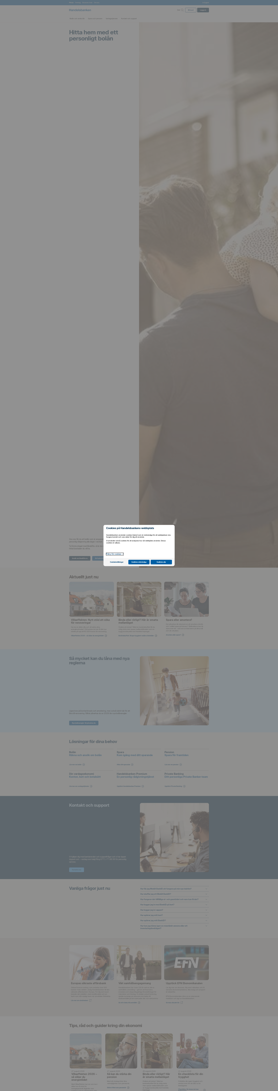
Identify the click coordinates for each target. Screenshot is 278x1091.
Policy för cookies (114, 554)
